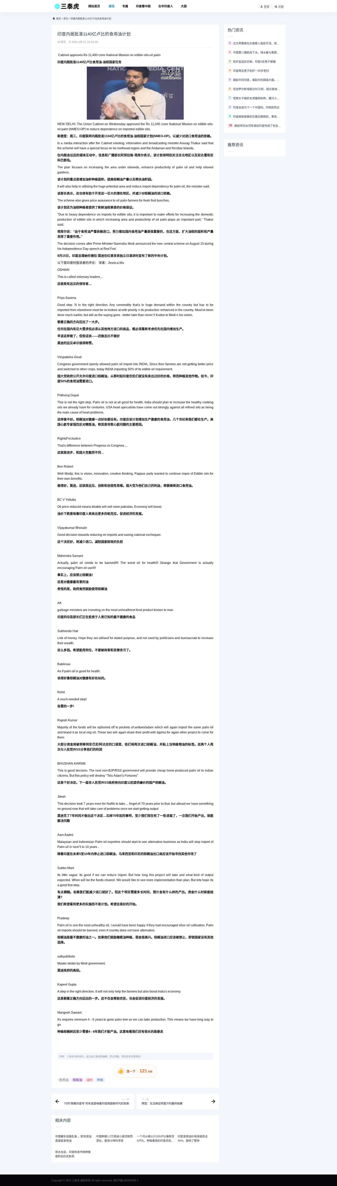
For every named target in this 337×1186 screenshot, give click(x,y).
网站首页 (94, 6)
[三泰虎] (66, 7)
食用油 (63, 1080)
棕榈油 (77, 1080)
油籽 (89, 1080)
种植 (100, 1080)
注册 (281, 6)
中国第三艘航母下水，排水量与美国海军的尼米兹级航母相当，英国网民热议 (257, 52)
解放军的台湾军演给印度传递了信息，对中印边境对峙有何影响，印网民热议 (258, 125)
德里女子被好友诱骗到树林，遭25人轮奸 (257, 98)
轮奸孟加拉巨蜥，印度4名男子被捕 (254, 61)
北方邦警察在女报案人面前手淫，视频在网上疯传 (257, 43)
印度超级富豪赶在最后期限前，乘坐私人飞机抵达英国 (257, 116)
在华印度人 (165, 6)
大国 (184, 6)
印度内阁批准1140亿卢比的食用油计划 (91, 18)
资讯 (111, 6)
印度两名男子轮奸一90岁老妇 (251, 70)
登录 (266, 6)
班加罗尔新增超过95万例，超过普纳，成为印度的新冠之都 (257, 89)
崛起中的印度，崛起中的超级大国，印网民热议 (257, 79)
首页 (58, 18)
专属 (125, 6)
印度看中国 (143, 6)
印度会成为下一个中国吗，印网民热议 (256, 107)
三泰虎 (70, 1056)
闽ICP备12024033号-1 (125, 1180)
